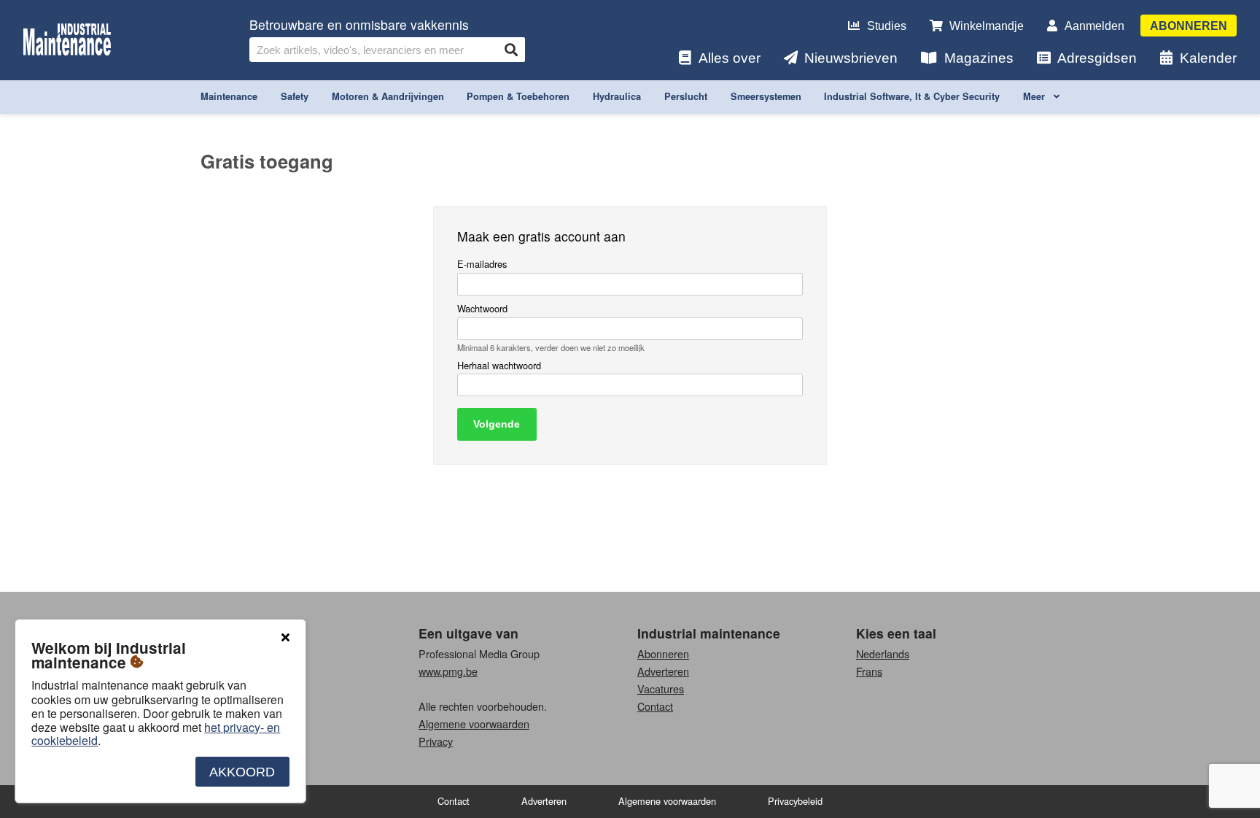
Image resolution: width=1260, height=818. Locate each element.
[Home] (67, 40)
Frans (869, 671)
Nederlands (882, 653)
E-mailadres (482, 264)
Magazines (979, 58)
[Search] (511, 49)
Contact (655, 706)
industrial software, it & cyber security (912, 96)
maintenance (229, 96)
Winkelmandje (986, 26)
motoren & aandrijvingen (388, 96)
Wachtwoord (482, 309)
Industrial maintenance (708, 633)
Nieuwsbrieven (851, 58)
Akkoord (242, 771)
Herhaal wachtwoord (499, 366)
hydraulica (617, 96)
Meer (1035, 96)
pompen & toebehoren (518, 96)
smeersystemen (766, 96)
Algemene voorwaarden (474, 723)
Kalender (1208, 58)
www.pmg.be (448, 671)
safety (294, 96)
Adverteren (663, 671)
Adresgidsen (1097, 58)
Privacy (436, 741)
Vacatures (660, 688)
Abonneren (1188, 26)
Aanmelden (1094, 26)
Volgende (496, 424)
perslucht (685, 96)
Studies (886, 26)
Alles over (730, 58)
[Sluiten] (285, 638)
